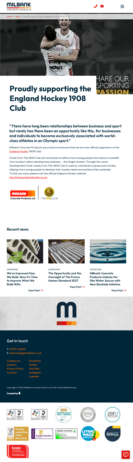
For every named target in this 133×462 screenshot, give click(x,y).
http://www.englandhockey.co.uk (28, 177)
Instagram (35, 372)
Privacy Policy (15, 368)
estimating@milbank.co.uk (25, 353)
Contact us (13, 361)
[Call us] (95, 7)
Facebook (35, 361)
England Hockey (18, 151)
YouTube (34, 368)
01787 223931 (17, 349)
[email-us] (102, 7)
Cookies (12, 372)
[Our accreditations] (18, 414)
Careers (11, 364)
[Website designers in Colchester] (66, 393)
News (17, 16)
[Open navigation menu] (122, 6)
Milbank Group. (69, 387)
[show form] (126, 455)
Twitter (33, 364)
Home (9, 16)
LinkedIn (34, 376)
